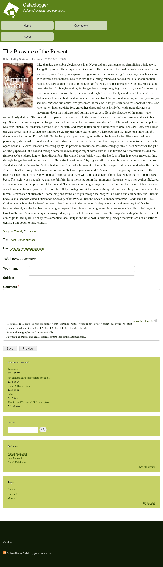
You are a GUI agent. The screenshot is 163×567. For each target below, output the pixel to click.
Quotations (81, 25)
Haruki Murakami (17, 453)
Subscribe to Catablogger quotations (28, 553)
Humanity (13, 494)
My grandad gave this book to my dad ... (29, 378)
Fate (10, 394)
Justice (11, 489)
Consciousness (26, 240)
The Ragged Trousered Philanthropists (28, 402)
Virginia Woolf (12, 231)
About (27, 37)
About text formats (143, 321)
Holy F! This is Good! (19, 386)
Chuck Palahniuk (17, 462)
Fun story (13, 369)
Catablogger (35, 4)
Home (27, 25)
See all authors (147, 467)
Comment (10, 287)
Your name (10, 268)
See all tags (149, 502)
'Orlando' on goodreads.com (27, 248)
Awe (13, 240)
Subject (8, 277)
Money (11, 498)
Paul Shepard (15, 458)
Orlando (30, 231)
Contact (7, 542)
